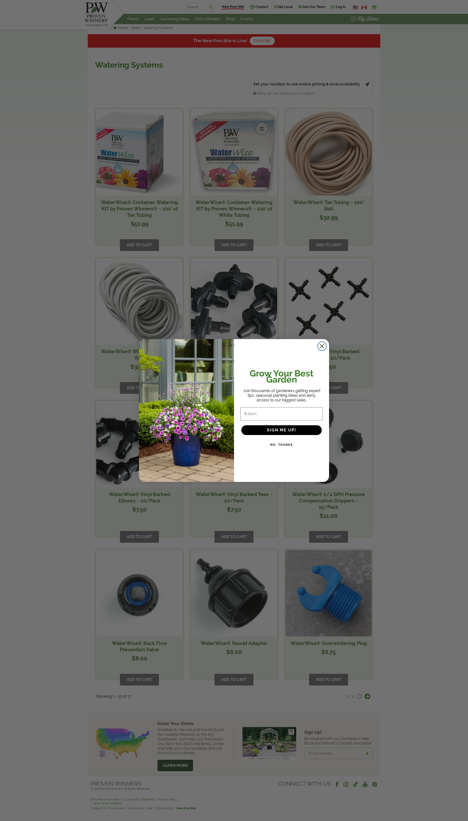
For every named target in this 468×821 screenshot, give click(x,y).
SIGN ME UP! (281, 430)
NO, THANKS (281, 445)
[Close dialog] (322, 346)
